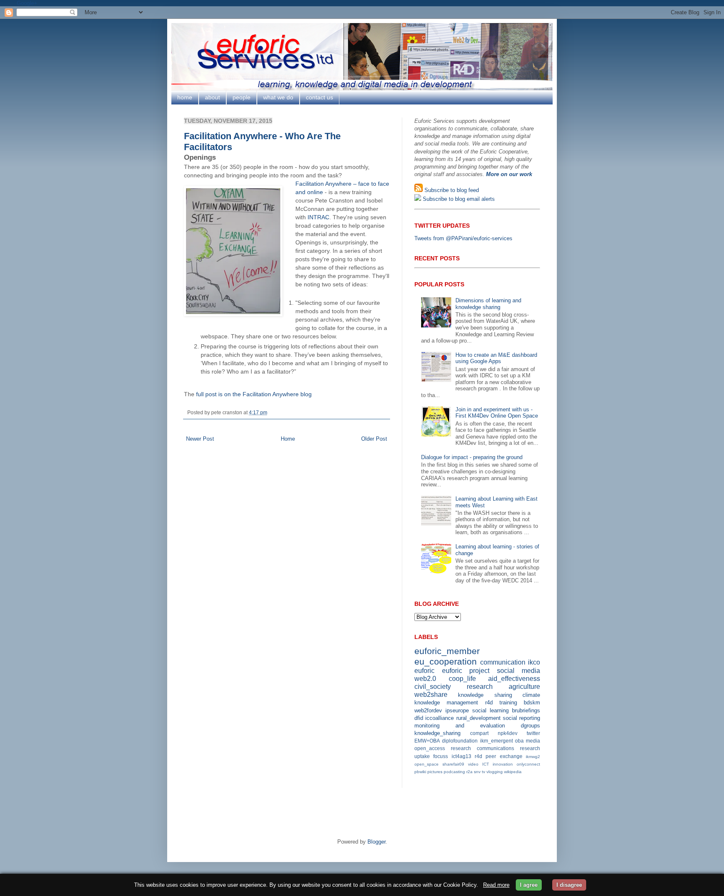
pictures (434, 771)
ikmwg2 (533, 756)
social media (518, 670)
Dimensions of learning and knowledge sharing (488, 303)
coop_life (462, 678)
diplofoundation (460, 740)
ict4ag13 (461, 756)
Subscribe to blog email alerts (458, 199)
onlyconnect (528, 764)
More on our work (509, 174)
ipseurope (457, 710)
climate (531, 695)
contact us (319, 97)
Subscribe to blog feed (451, 190)
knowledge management (446, 702)
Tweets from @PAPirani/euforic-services (463, 238)
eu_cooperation (445, 661)
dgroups (530, 725)
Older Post (374, 439)
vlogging (494, 771)
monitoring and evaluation (459, 725)
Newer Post (200, 439)
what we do (278, 97)
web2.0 (425, 678)
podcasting (454, 771)
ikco (534, 662)
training (508, 702)
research (480, 686)
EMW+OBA (427, 740)
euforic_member (447, 651)
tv (483, 771)
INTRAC (318, 217)
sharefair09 (453, 764)
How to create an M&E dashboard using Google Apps (496, 358)
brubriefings (526, 710)
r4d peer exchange (498, 756)
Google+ (27, 3)
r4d (489, 702)
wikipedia (513, 771)
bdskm (532, 702)
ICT (485, 764)
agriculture (524, 686)
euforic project (466, 670)
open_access (429, 748)
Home (288, 439)
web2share (430, 694)
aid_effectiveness (514, 678)
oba (519, 740)
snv (477, 771)
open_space (426, 764)
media (533, 740)
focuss (440, 756)
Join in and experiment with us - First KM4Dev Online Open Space (496, 412)
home (184, 97)
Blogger (376, 842)
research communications (482, 748)
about (212, 97)
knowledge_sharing (437, 733)
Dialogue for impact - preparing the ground (471, 457)
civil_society (432, 686)
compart (479, 733)
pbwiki (420, 771)
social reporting (521, 718)
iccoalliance (439, 718)
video (473, 764)
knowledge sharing (485, 695)
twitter (533, 733)
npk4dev (507, 733)
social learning (490, 710)
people (242, 97)
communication (502, 662)
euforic (424, 670)
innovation (503, 764)
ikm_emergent (496, 740)
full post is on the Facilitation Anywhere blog (254, 394)
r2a (469, 771)
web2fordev (428, 710)
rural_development (478, 718)
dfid (418, 718)
